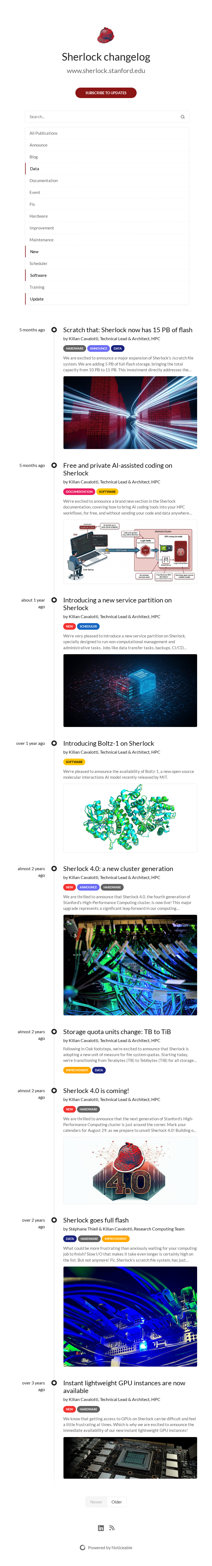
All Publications (44, 133)
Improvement (42, 227)
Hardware (39, 215)
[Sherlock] (105, 36)
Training (37, 287)
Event (35, 192)
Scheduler (38, 263)
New (34, 251)
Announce (38, 144)
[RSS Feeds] (111, 1527)
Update (37, 298)
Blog (34, 156)
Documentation (44, 180)
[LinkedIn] (103, 1527)
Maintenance (42, 239)
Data (34, 168)
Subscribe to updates (106, 93)
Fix (32, 204)
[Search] (182, 116)
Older (117, 1501)
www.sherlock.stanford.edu (106, 70)
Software (38, 275)
